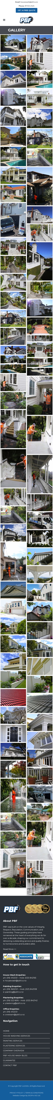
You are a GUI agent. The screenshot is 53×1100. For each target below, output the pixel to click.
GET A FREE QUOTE (26, 10)
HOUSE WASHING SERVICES (16, 1036)
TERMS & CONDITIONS (34, 1093)
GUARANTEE (9, 1060)
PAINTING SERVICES (12, 1041)
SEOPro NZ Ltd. (34, 1095)
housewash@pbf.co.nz (29, 2)
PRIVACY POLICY (16, 1093)
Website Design (19, 1095)
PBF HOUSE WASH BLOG (15, 1055)
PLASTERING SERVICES (14, 1046)
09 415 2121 (29, 6)
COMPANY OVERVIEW (13, 1050)
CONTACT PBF (10, 1065)
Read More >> (9, 949)
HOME (6, 1031)
